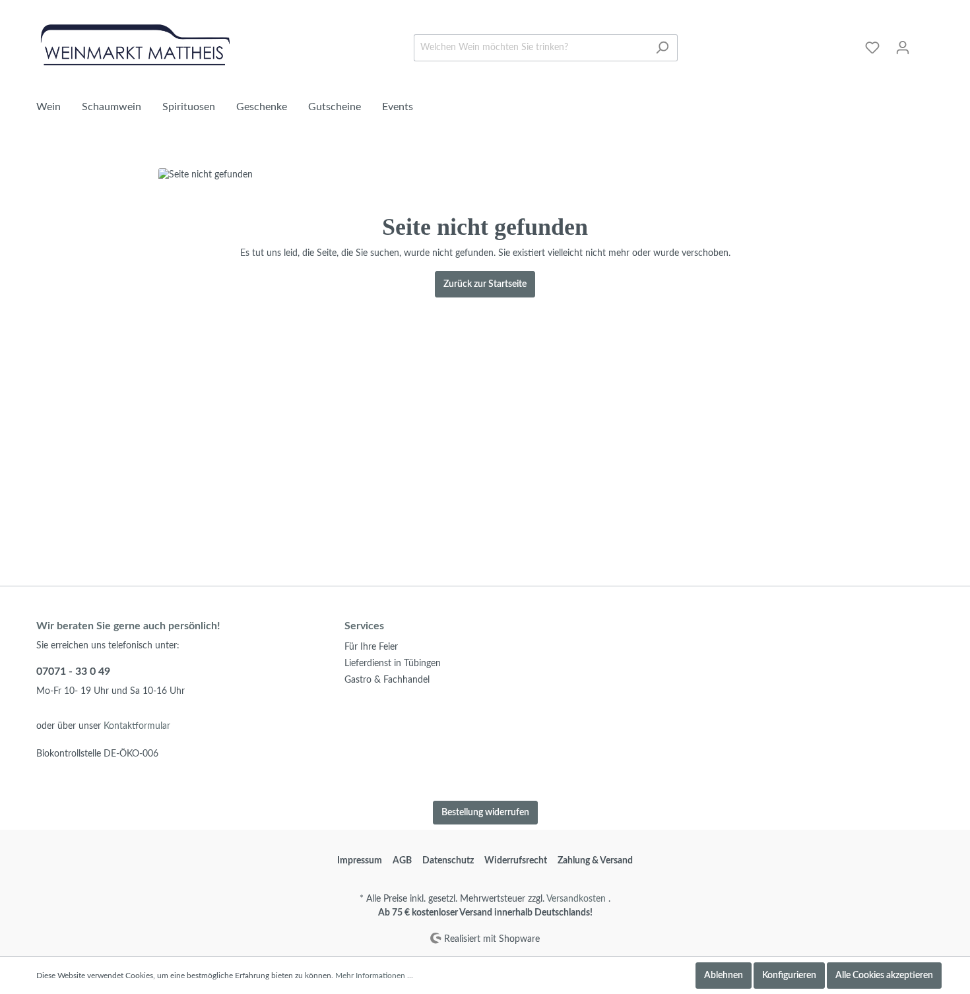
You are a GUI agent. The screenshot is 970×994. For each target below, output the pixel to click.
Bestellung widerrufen (485, 812)
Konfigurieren (789, 975)
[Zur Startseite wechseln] (135, 45)
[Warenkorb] (926, 41)
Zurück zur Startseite (485, 284)
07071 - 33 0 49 (73, 671)
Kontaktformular (137, 726)
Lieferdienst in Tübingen (392, 663)
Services (364, 626)
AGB (402, 860)
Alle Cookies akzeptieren (884, 975)
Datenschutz (448, 860)
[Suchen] (662, 47)
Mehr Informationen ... (374, 975)
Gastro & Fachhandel (387, 680)
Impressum (359, 860)
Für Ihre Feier (371, 647)
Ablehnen (723, 975)
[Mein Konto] (903, 48)
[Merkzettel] (872, 48)
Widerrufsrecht (515, 860)
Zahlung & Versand (595, 860)
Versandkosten (576, 899)
